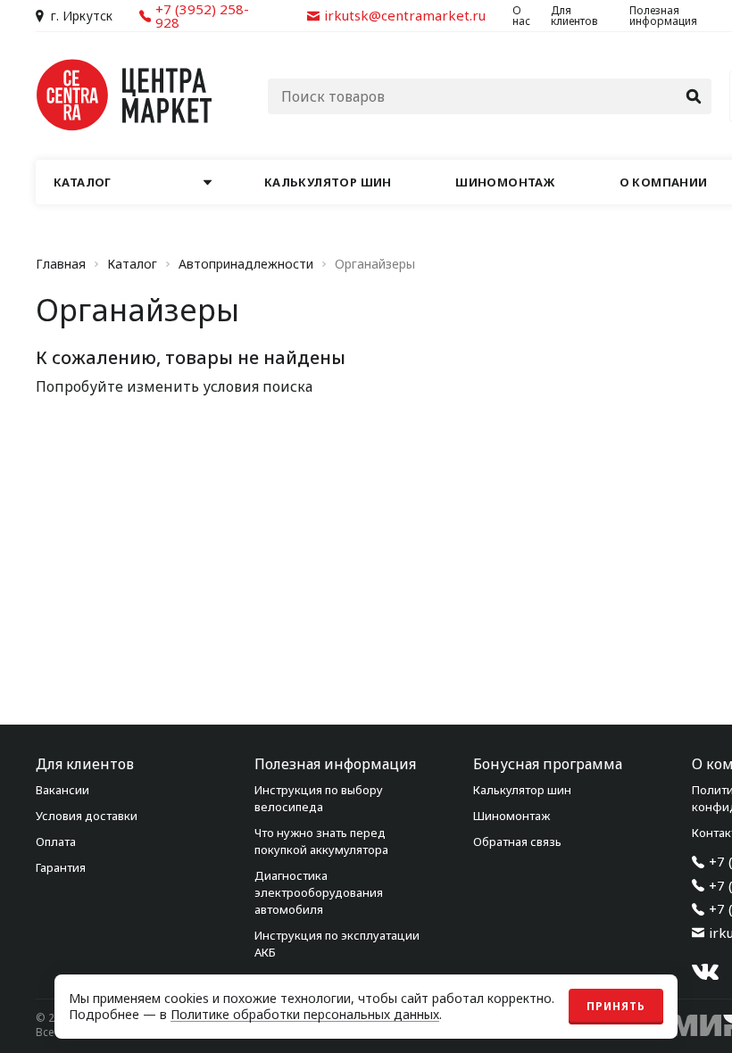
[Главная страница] (125, 95)
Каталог (132, 264)
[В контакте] (705, 971)
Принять (615, 1006)
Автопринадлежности (246, 264)
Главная (61, 264)
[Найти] (693, 96)
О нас (521, 16)
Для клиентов (574, 16)
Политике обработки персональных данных (305, 1014)
